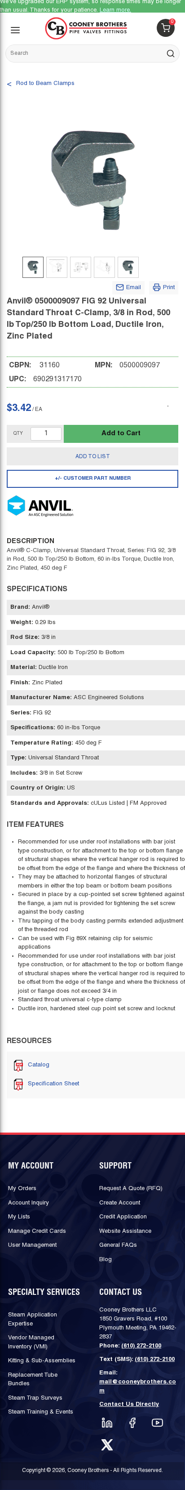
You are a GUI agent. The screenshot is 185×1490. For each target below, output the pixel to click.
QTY (18, 434)
